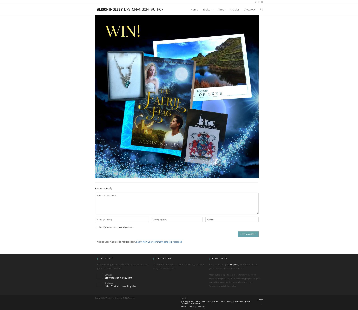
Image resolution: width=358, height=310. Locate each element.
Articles (191, 307)
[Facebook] (258, 2)
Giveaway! (201, 307)
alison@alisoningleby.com (118, 277)
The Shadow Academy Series (206, 301)
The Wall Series (187, 301)
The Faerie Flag (226, 301)
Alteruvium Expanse (242, 301)
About (183, 307)
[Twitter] (255, 2)
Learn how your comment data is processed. (159, 241)
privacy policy (232, 264)
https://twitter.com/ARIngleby (120, 286)
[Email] (261, 2)
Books (260, 300)
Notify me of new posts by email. (116, 227)
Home (183, 298)
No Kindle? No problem (190, 303)
